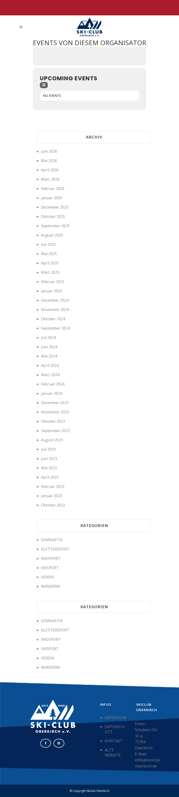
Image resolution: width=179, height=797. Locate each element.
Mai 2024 (49, 356)
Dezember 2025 (55, 207)
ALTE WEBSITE (113, 752)
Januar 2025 (51, 291)
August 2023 (52, 439)
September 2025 (55, 225)
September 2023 (55, 430)
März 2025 (50, 272)
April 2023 (50, 477)
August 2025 (52, 235)
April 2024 (50, 365)
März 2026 (50, 179)
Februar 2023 (52, 486)
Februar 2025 (52, 281)
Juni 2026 (49, 151)
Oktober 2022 (53, 505)
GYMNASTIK (52, 539)
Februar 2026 (52, 188)
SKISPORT (50, 567)
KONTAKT (114, 740)
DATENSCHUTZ (115, 729)
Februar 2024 (52, 384)
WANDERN (50, 586)
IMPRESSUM (116, 717)
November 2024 (55, 309)
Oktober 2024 (53, 318)
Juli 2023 (48, 449)
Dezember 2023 (55, 402)
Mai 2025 (49, 253)
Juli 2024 (48, 337)
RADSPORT (51, 558)
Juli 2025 (48, 244)
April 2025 (50, 263)
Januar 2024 (51, 393)
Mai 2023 (49, 467)
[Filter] (44, 85)
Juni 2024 (49, 346)
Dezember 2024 (55, 300)
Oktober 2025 (53, 216)
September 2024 (55, 328)
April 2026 (50, 169)
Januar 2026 (51, 197)
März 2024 (50, 374)
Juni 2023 (49, 458)
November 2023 (55, 412)
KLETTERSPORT (55, 549)
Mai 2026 (49, 160)
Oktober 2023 (53, 421)
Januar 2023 (51, 495)
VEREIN (47, 577)
